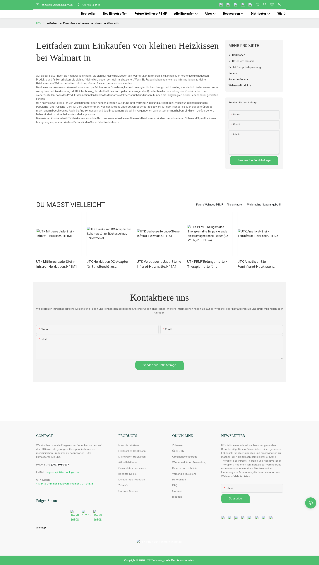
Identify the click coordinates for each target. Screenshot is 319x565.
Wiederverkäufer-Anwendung (189, 462)
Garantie (177, 490)
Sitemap (41, 527)
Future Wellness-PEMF (209, 204)
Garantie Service (128, 490)
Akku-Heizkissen (128, 462)
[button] (285, 13)
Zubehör (123, 485)
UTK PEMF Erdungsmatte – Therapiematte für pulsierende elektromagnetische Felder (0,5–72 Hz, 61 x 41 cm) (207, 264)
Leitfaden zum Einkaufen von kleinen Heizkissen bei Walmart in (82, 23)
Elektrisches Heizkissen (132, 450)
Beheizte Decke (127, 473)
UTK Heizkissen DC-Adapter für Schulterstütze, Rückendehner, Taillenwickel (107, 264)
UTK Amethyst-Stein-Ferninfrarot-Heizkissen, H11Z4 (255, 264)
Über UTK (178, 450)
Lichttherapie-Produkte (131, 479)
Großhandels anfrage (184, 456)
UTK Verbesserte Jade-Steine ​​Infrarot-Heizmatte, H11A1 (159, 264)
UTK (38, 23)
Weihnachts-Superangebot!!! (264, 204)
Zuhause (177, 445)
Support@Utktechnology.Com (58, 4)
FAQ (174, 485)
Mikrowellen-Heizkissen (132, 456)
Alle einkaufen (235, 204)
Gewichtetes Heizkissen (132, 468)
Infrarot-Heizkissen (129, 445)
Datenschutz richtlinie (184, 468)
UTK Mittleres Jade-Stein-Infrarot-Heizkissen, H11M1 (56, 264)
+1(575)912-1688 (90, 4)
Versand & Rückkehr (184, 473)
